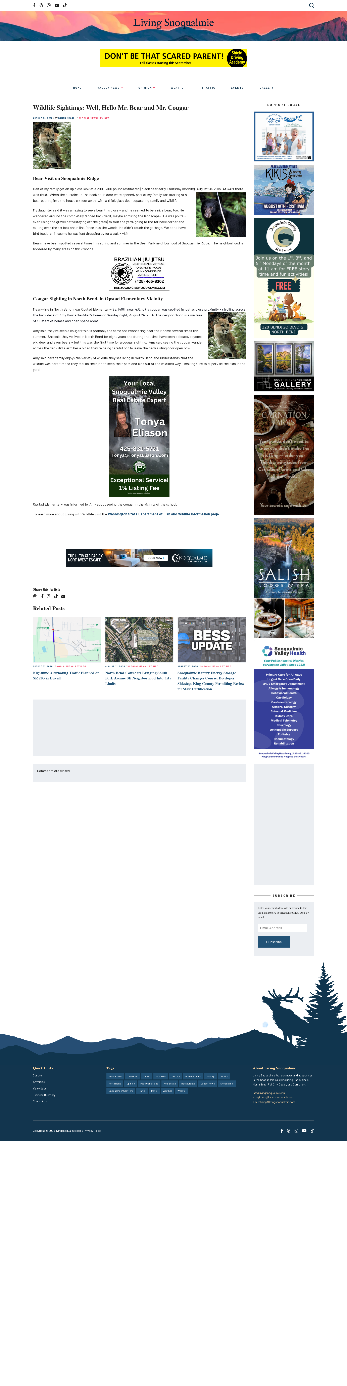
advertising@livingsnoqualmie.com (274, 1102)
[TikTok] (57, 597)
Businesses (115, 1076)
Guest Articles (193, 1076)
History (210, 1076)
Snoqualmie (227, 1083)
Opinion (145, 87)
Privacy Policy (92, 1130)
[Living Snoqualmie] (173, 23)
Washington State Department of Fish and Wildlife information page (163, 514)
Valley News (108, 87)
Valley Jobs (40, 1088)
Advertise (39, 1081)
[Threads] (36, 597)
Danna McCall (67, 118)
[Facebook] (43, 597)
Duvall (147, 1076)
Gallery (266, 87)
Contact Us (40, 1101)
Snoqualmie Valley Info (94, 118)
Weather (178, 87)
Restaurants (188, 1083)
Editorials (161, 1076)
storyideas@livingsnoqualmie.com (273, 1097)
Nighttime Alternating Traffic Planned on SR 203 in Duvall (66, 675)
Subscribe (274, 942)
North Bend (115, 1083)
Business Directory (44, 1095)
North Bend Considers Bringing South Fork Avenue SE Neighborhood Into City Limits (138, 678)
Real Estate (170, 1083)
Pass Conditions (149, 1083)
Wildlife (182, 1090)
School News (207, 1083)
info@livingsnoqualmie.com (269, 1093)
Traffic (208, 87)
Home (77, 87)
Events (237, 87)
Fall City (175, 1076)
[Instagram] (50, 597)
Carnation (133, 1076)
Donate (37, 1075)
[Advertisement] (139, 728)
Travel (154, 1090)
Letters (224, 1076)
